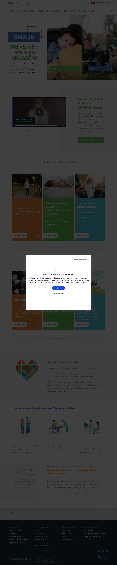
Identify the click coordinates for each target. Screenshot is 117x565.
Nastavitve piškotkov (58, 293)
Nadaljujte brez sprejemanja (80, 259)
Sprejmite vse (58, 288)
